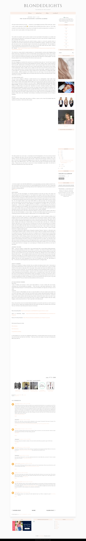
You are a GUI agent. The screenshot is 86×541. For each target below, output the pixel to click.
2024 (60, 151)
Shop (47, 13)
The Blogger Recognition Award (42, 391)
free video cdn (25, 476)
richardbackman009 (18, 481)
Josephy (16, 472)
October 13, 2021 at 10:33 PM (25, 403)
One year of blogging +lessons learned (66, 160)
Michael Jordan (17, 428)
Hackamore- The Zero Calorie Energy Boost (34, 391)
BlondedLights (43, 6)
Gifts (66, 30)
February (61, 166)
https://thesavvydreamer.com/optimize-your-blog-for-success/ (36, 317)
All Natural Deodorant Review (66, 125)
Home (29, 13)
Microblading (14, 326)
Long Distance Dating (16, 331)
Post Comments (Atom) (25, 514)
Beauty (57, 528)
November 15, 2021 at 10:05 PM (24, 439)
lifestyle (17, 395)
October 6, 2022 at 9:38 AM (23, 472)
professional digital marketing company (31, 485)
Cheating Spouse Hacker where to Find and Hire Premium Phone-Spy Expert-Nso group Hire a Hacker (32, 423)
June (61, 157)
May (61, 158)
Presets (15, 189)
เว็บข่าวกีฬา (17, 432)
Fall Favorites (66, 108)
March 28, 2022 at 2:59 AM (24, 455)
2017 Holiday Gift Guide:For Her (50, 391)
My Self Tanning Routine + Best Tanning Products (65, 162)
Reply (16, 416)
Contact (55, 13)
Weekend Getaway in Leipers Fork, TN (25, 391)
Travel (66, 36)
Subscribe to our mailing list (65, 173)
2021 (60, 154)
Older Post (50, 510)
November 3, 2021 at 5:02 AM (24, 419)
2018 (60, 155)
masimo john (17, 492)
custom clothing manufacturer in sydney (32, 466)
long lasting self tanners (27, 458)
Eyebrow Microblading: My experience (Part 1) (66, 94)
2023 (60, 152)
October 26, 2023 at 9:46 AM (27, 481)
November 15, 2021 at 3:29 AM (26, 428)
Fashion (66, 27)
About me (38, 13)
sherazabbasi (17, 403)
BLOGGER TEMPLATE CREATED (41, 539)
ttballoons (66, 45)
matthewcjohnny (18, 463)
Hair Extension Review (66, 79)
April (61, 164)
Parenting (57, 527)
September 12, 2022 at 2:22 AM (26, 463)
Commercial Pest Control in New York (25, 450)
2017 (60, 168)
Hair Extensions (15, 328)
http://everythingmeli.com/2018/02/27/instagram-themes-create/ (34, 310)
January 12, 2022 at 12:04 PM (25, 447)
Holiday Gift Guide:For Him (17, 391)
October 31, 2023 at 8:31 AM (25, 492)
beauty (66, 39)
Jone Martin (17, 447)
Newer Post (17, 510)
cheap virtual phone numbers (20, 414)
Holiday (66, 33)
